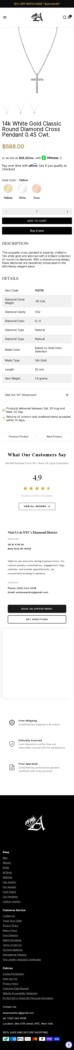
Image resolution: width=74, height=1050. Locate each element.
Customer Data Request (16, 988)
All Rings (7, 872)
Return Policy (10, 930)
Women (7, 862)
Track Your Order (12, 920)
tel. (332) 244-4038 (14, 1018)
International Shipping (15, 954)
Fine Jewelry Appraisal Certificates (22, 959)
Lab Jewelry (9, 882)
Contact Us (9, 916)
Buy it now (37, 230)
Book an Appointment (37, 609)
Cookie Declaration (13, 974)
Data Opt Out (10, 978)
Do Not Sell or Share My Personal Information (28, 998)
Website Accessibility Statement (20, 993)
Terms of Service (12, 945)
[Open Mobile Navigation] (7, 17)
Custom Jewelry (12, 901)
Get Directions (37, 619)
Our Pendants (10, 896)
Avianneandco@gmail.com (18, 1012)
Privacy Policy (10, 925)
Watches (7, 877)
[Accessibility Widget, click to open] (68, 1044)
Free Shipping (10, 935)
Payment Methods (13, 950)
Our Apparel (9, 887)
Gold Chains (9, 891)
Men (5, 858)
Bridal (6, 867)
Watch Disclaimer (12, 940)
